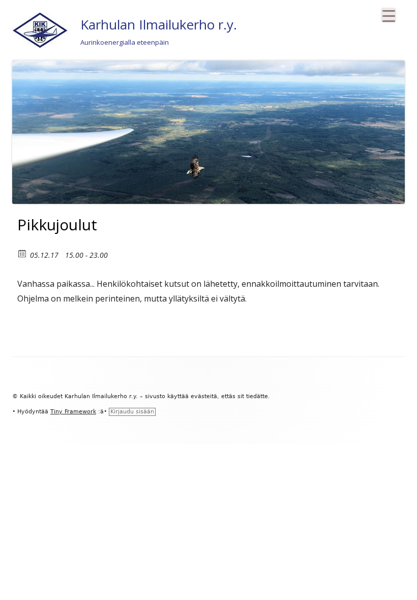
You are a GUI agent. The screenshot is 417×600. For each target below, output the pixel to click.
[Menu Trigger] (388, 15)
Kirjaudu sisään (132, 411)
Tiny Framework (73, 411)
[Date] (22, 253)
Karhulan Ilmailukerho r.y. (158, 24)
